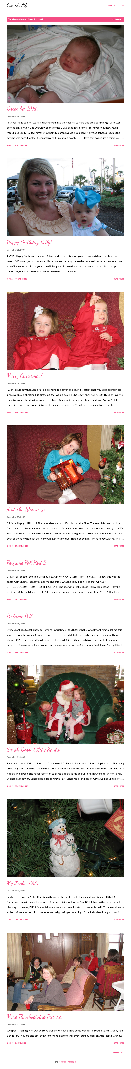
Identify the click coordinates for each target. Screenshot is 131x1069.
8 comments (21, 599)
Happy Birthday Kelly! (29, 242)
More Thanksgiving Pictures (35, 1016)
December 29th (22, 108)
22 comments (21, 786)
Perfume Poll (19, 616)
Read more (119, 145)
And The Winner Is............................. (45, 509)
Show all (117, 19)
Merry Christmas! (24, 375)
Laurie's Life (17, 5)
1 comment (20, 1043)
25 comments (21, 145)
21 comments (21, 920)
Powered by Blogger (67, 1062)
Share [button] (10, 145)
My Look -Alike (23, 883)
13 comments (21, 412)
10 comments (21, 546)
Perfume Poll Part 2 (27, 562)
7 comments (21, 279)
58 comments (21, 652)
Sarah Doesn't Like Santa (33, 749)
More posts (118, 1052)
